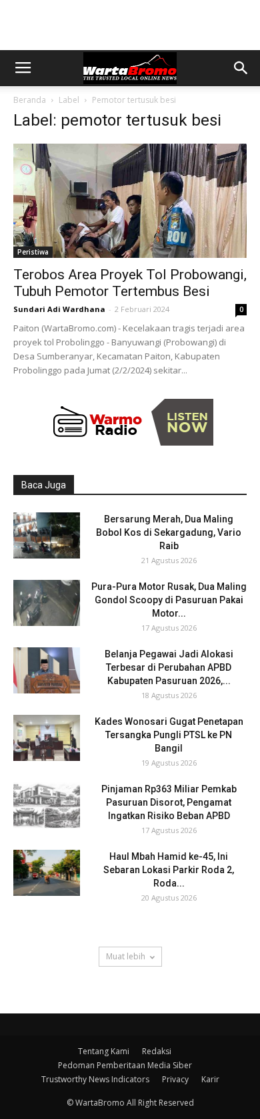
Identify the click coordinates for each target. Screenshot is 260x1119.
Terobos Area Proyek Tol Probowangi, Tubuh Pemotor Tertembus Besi (130, 283)
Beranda (29, 100)
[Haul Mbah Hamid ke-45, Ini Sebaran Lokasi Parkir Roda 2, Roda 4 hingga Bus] (46, 873)
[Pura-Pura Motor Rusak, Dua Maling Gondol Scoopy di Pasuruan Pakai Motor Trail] (46, 603)
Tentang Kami (103, 1051)
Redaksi (156, 1051)
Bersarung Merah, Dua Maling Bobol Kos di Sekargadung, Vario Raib (168, 532)
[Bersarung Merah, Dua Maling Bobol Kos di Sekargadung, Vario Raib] (46, 535)
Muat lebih (125, 956)
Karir (210, 1079)
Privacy (175, 1079)
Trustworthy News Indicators (95, 1079)
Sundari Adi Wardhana (59, 309)
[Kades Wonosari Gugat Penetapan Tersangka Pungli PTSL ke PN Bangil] (46, 738)
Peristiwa (33, 252)
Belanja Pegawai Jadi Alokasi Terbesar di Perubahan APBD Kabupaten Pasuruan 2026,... (169, 667)
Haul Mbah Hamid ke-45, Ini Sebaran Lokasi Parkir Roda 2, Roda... (168, 870)
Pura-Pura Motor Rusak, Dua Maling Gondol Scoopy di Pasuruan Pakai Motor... (169, 600)
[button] (241, 68)
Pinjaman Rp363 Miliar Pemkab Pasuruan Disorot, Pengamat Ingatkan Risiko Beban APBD (169, 802)
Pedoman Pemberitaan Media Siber (125, 1065)
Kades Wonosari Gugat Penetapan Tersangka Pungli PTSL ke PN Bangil (169, 735)
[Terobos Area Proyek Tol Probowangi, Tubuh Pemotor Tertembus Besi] (130, 201)
